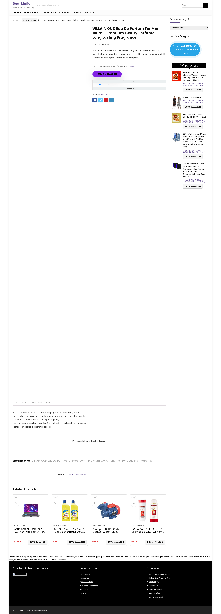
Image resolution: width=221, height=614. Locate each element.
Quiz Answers (31, 12)
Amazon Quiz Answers (158, 574)
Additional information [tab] (42, 402)
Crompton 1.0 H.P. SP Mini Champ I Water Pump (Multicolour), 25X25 (106, 531)
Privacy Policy (87, 582)
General (152, 585)
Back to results (29, 20)
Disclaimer (85, 574)
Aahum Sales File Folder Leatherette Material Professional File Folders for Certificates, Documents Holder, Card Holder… (194, 170)
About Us (64, 12)
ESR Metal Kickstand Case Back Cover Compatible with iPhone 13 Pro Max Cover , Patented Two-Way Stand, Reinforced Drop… (194, 140)
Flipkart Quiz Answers (157, 578)
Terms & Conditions (89, 585)
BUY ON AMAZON (107, 74)
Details (131, 66)
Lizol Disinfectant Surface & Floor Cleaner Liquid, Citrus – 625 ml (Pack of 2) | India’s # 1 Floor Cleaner (69, 533)
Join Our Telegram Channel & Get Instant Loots (185, 49)
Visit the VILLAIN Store (77, 474)
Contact (77, 12)
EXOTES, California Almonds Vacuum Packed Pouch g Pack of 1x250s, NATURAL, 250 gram (194, 76)
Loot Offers (48, 12)
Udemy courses (155, 597)
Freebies (152, 582)
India (107, 84)
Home (17, 12)
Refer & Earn (154, 589)
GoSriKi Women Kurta (192, 97)
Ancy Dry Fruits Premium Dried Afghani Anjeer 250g (194, 115)
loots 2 (88, 12)
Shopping (153, 593)
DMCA (83, 593)
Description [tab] (21, 402)
